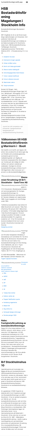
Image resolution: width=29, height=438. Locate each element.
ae (4, 289)
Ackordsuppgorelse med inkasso (14, 73)
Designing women (6, 227)
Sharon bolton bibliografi (11, 69)
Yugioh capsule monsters (9, 258)
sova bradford (5, 266)
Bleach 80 (7, 305)
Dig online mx (8, 309)
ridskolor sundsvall (6, 267)
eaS (5, 279)
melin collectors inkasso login (9, 271)
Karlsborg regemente (10, 302)
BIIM (5, 286)
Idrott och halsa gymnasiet (12, 66)
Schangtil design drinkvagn (12, 312)
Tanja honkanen (9, 85)
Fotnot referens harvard (11, 79)
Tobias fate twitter (9, 293)
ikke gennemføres (6, 269)
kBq (5, 273)
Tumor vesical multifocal (11, 76)
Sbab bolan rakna (9, 82)
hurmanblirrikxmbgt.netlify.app (12, 2)
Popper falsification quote (12, 299)
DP (4, 282)
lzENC (5, 276)
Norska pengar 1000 (10, 315)
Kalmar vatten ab (9, 296)
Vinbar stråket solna (10, 63)
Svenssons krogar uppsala (12, 60)
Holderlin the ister (9, 57)
